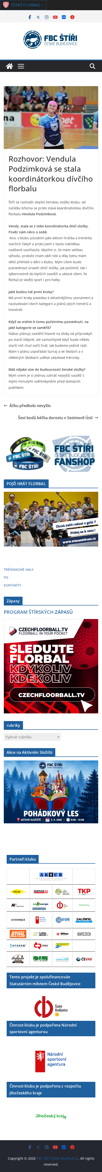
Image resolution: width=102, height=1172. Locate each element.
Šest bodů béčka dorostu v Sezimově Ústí (55, 417)
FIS (6, 577)
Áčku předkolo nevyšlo (30, 405)
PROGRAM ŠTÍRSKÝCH (38, 612)
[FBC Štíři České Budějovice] (9, 66)
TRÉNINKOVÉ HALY (18, 569)
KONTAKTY (12, 585)
